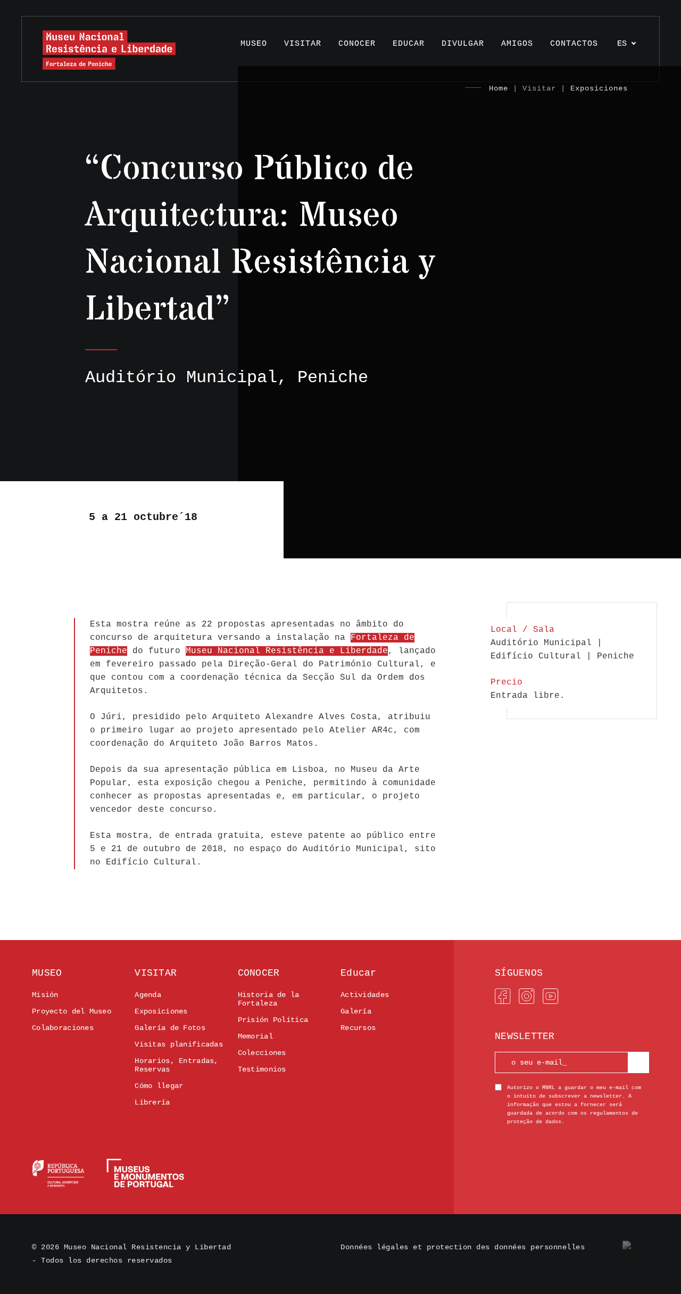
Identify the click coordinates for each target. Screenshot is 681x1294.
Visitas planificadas (179, 1044)
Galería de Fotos (170, 1028)
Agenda (148, 995)
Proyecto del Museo (71, 1011)
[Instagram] (527, 996)
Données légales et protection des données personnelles (462, 1247)
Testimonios (262, 1069)
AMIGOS (517, 43)
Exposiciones (599, 88)
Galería (355, 1011)
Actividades (364, 995)
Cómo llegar (159, 1086)
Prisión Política (273, 1020)
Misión (45, 995)
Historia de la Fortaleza (269, 999)
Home (498, 88)
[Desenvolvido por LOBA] (635, 1247)
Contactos (574, 43)
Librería (152, 1102)
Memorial (255, 1036)
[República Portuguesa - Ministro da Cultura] (108, 1173)
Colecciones (262, 1053)
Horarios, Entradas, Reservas (176, 1065)
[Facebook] (503, 996)
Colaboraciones (63, 1028)
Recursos (358, 1028)
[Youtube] (551, 996)
